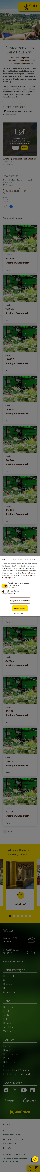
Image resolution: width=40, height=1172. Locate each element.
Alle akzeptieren (20, 608)
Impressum (11, 577)
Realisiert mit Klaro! (20, 613)
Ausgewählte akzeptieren (20, 600)
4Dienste (12, 593)
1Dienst (11, 588)
